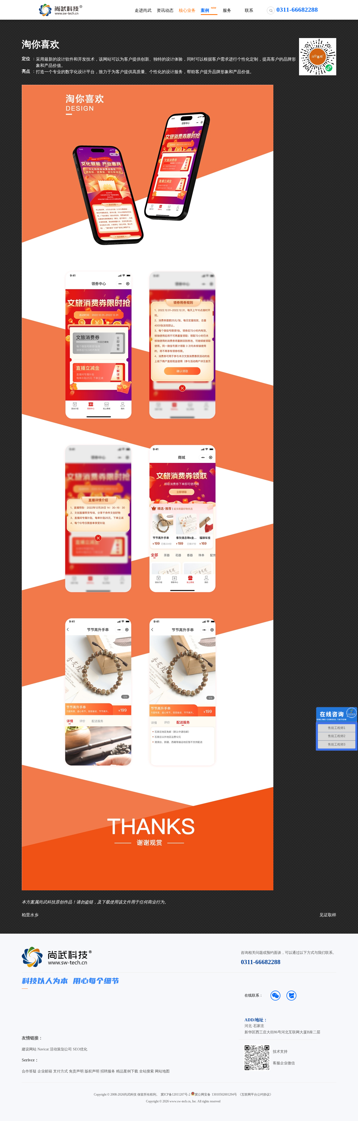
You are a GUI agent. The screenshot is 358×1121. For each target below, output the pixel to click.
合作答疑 (29, 1071)
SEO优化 (80, 1049)
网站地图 (162, 1071)
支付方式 (60, 1071)
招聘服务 (107, 1071)
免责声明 (76, 1071)
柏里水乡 (30, 915)
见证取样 (327, 915)
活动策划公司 (61, 1049)
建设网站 (29, 1049)
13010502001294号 (224, 1094)
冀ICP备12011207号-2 (175, 1094)
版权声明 (92, 1071)
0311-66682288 (260, 962)
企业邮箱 (44, 1071)
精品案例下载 (127, 1071)
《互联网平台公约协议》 (255, 1094)
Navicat (43, 1049)
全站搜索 (146, 1071)
